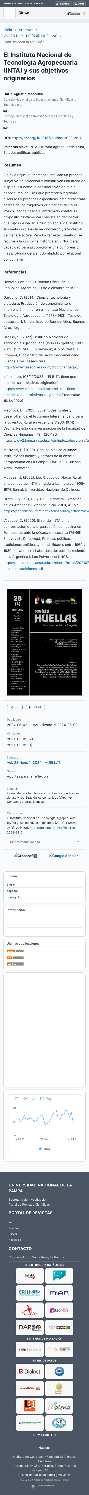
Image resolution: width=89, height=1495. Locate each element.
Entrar (81, 4)
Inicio (7, 30)
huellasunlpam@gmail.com (51, 1474)
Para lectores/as (18, 918)
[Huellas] (52, 13)
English (11, 884)
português (14, 897)
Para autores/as (17, 924)
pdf (16, 707)
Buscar (13, 1234)
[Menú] (9, 13)
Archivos (26, 30)
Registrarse (65, 4)
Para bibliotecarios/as (21, 931)
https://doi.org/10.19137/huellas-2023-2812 (47, 138)
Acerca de (15, 1239)
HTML (37, 707)
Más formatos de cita (25, 842)
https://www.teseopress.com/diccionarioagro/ (41, 367)
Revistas (14, 1228)
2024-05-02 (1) (19, 745)
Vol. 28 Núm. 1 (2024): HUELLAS (30, 36)
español (12, 891)
